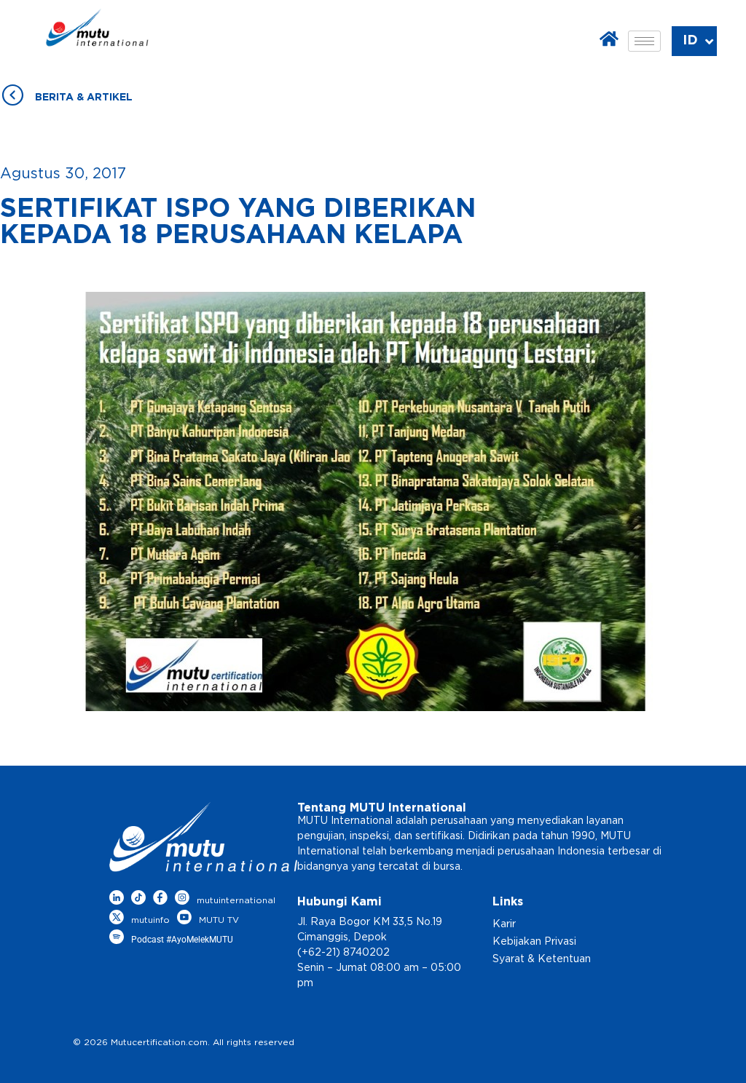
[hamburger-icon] (644, 41)
